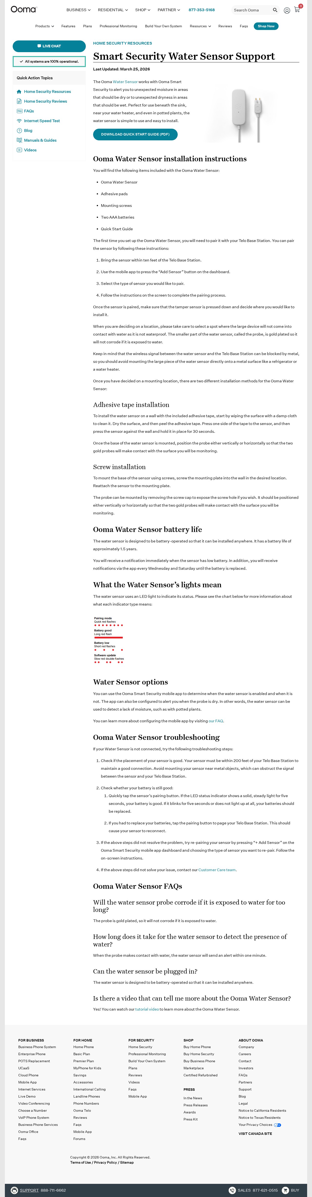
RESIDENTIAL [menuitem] (111, 10)
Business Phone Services (38, 1124)
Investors (246, 1068)
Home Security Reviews (45, 101)
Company (246, 1047)
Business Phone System (37, 1047)
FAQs (29, 111)
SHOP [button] (188, 1040)
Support (245, 1089)
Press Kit (191, 1119)
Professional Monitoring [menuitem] (118, 26)
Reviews (80, 1117)
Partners (245, 1082)
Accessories (83, 1082)
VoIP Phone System (33, 1117)
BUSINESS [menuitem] (77, 10)
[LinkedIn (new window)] (42, 1160)
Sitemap (127, 1162)
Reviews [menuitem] (225, 26)
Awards (190, 1112)
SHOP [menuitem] (140, 10)
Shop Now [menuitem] (266, 26)
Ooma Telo (82, 1110)
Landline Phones (86, 1096)
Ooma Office (28, 1131)
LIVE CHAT (51, 46)
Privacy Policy (105, 1162)
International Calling (89, 1089)
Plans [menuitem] (87, 26)
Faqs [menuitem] (244, 26)
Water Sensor (125, 81)
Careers (245, 1054)
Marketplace (194, 1068)
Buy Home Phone (197, 1047)
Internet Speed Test (42, 120)
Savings (79, 1075)
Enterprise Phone (32, 1054)
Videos (30, 150)
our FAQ (216, 721)
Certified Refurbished (201, 1075)
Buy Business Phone (199, 1061)
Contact (245, 1061)
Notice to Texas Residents (260, 1117)
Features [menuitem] (68, 26)
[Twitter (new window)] (32, 1160)
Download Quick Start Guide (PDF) (135, 134)
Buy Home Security (199, 1054)
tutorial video (147, 1009)
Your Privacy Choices (256, 1124)
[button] (210, 1091)
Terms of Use (80, 1162)
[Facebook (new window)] (22, 1160)
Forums (79, 1139)
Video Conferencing (34, 1103)
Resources (198, 26)
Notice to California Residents (262, 1110)
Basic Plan (81, 1054)
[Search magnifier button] (275, 10)
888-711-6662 (53, 1190)
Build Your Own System (147, 1061)
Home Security (140, 1047)
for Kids (87, 1068)
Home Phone (83, 1047)
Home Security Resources (47, 91)
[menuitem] (202, 10)
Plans (132, 1068)
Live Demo (27, 1096)
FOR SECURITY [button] (141, 1040)
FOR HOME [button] (82, 1040)
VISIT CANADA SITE (255, 1133)
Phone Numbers (86, 1103)
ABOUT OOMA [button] (251, 1040)
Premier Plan (83, 1061)
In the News (193, 1098)
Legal (243, 1103)
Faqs (22, 1139)
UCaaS (23, 1068)
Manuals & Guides (40, 140)
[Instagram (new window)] (62, 1160)
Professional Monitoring (147, 1054)
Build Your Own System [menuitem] (163, 26)
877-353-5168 (202, 10)
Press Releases (196, 1105)
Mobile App (27, 1082)
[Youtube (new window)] (52, 1160)
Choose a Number (32, 1110)
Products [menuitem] (42, 26)
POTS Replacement (34, 1061)
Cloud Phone (28, 1075)
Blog (28, 130)
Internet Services (31, 1089)
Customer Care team (217, 870)
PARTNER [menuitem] (167, 10)
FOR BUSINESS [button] (31, 1040)
